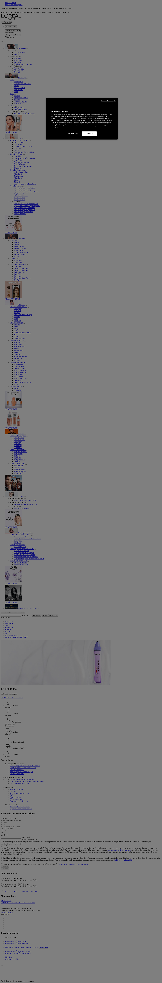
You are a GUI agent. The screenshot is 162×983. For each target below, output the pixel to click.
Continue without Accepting (108, 100)
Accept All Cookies (89, 133)
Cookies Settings (73, 133)
